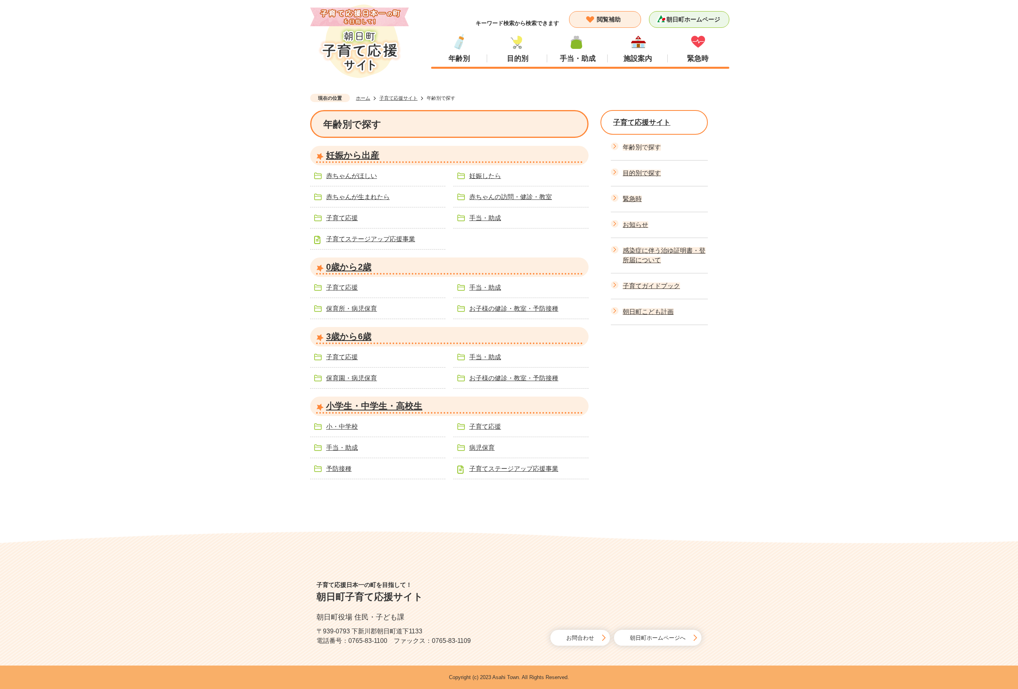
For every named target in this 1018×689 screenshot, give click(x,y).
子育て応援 (342, 218)
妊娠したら (485, 175)
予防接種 (339, 468)
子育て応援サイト (398, 98)
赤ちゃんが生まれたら (358, 197)
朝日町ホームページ (693, 19)
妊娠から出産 (352, 155)
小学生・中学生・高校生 (374, 406)
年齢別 (459, 58)
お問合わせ (580, 638)
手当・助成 (578, 58)
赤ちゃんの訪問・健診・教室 (510, 197)
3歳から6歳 (348, 336)
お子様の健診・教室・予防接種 (513, 308)
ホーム (363, 98)
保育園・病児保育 (351, 378)
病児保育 (482, 447)
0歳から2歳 (348, 267)
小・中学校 (342, 426)
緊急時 (698, 58)
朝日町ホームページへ (658, 638)
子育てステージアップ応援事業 (370, 239)
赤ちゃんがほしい (351, 175)
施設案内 (638, 58)
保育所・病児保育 (351, 308)
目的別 (517, 58)
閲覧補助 (609, 19)
